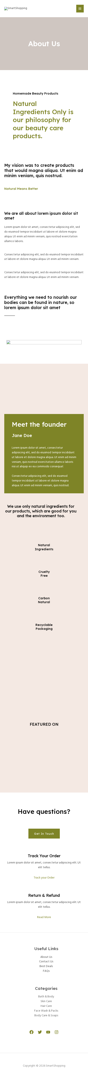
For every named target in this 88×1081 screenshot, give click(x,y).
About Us (46, 957)
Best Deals (46, 966)
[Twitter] (40, 1032)
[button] (44, 834)
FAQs (46, 971)
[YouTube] (48, 1032)
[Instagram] (56, 1032)
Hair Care (46, 1006)
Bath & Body (46, 996)
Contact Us (46, 961)
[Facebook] (31, 1032)
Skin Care (46, 1001)
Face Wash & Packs (46, 1011)
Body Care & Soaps (46, 1015)
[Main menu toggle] (80, 8)
